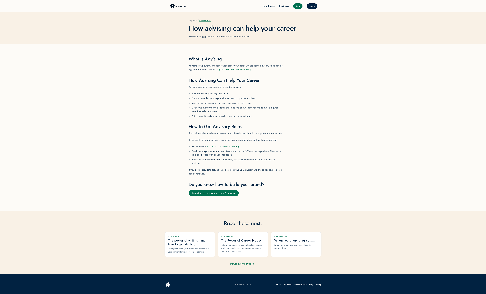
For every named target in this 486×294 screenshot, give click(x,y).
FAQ (311, 284)
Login (312, 6)
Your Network (205, 20)
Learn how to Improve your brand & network (213, 193)
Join (298, 6)
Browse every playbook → (243, 263)
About (278, 284)
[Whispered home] (197, 284)
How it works (269, 6)
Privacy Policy (301, 284)
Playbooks (284, 6)
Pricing (318, 284)
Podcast (288, 284)
